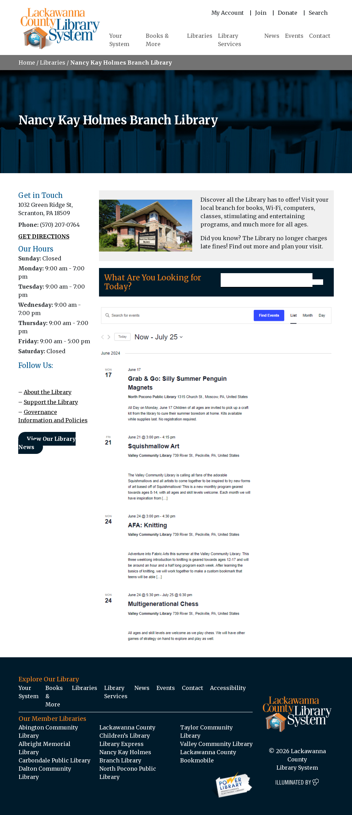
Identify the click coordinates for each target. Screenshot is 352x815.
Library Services (229, 39)
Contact (319, 35)
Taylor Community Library (206, 731)
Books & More (157, 39)
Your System (119, 39)
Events (294, 35)
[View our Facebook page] (19, 376)
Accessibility (228, 687)
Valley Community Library (216, 743)
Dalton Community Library (45, 772)
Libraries (199, 35)
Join (260, 12)
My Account (227, 12)
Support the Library (51, 402)
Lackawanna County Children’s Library (127, 731)
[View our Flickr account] (24, 376)
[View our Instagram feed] (22, 376)
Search (318, 12)
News (271, 35)
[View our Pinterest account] (26, 376)
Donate (287, 12)
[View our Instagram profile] (21, 376)
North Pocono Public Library (127, 772)
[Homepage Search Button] (317, 282)
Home (27, 62)
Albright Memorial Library (44, 748)
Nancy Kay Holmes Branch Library (125, 756)
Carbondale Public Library (54, 760)
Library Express (121, 743)
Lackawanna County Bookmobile (208, 756)
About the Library (48, 392)
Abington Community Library (48, 731)
